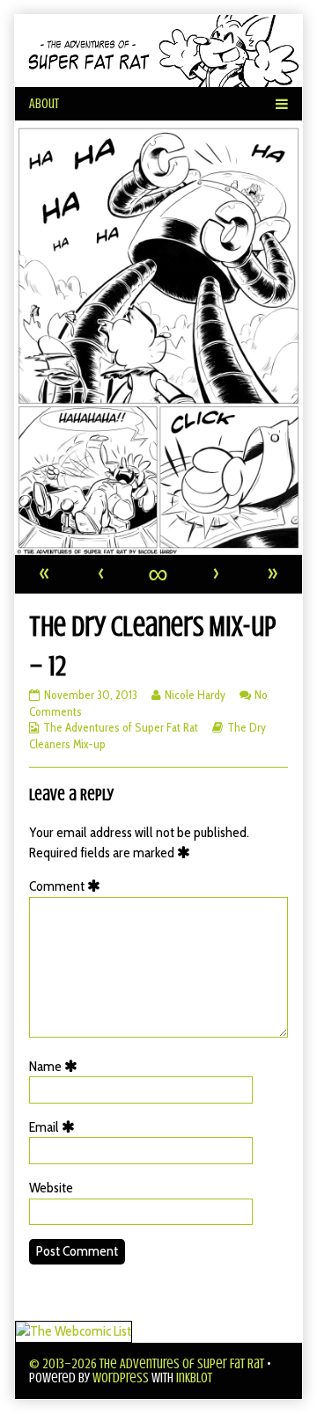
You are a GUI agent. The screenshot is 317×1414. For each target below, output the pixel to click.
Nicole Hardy (194, 695)
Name (56, 1066)
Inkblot (194, 1378)
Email (55, 1127)
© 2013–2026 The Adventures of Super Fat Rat (146, 1364)
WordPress (120, 1378)
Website (51, 1187)
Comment (68, 886)
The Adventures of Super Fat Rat (120, 727)
